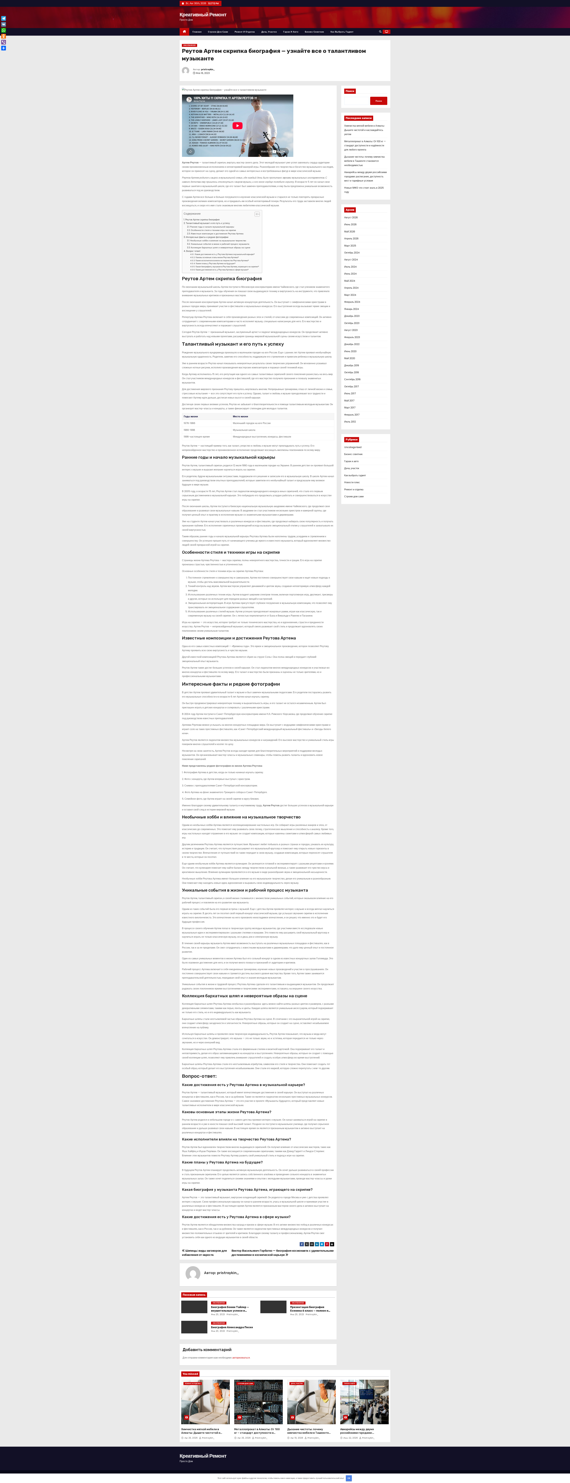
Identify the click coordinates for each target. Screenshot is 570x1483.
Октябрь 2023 (351, 323)
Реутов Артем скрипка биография (202, 219)
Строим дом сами (218, 31)
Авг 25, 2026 (191, 1437)
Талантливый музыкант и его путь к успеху (208, 223)
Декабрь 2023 (352, 316)
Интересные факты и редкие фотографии (207, 237)
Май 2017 (349, 400)
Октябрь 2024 (352, 252)
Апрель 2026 (351, 238)
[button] (380, 31)
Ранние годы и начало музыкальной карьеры (212, 226)
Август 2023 (351, 330)
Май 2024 (349, 281)
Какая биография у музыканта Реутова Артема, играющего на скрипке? (227, 266)
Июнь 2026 (350, 224)
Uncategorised (189, 45)
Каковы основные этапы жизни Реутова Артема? (217, 257)
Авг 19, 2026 (297, 1437)
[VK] (4, 24)
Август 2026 (351, 217)
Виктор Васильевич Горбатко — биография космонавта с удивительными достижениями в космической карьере (283, 1253)
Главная (197, 31)
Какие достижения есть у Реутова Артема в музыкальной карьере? (225, 254)
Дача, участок (269, 31)
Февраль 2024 (352, 302)
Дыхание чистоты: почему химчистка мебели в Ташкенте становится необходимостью (364, 161)
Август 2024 (351, 259)
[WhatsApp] (4, 30)
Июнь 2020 (350, 351)
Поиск (350, 91)
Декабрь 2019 (351, 365)
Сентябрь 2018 (352, 379)
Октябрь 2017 (351, 386)
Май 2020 (349, 358)
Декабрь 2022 (352, 344)
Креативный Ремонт (203, 14)
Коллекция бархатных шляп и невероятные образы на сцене (220, 247)
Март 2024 (350, 295)
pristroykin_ (208, 69)
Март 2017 (350, 407)
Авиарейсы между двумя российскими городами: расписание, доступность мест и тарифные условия (365, 176)
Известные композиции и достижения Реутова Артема (217, 233)
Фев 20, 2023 (218, 1314)
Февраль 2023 (352, 337)
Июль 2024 (350, 266)
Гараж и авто (290, 31)
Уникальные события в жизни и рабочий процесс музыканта (220, 243)
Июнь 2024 (350, 273)
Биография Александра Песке (232, 1327)
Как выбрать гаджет (342, 31)
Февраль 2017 (352, 414)
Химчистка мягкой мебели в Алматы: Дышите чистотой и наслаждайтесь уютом (364, 130)
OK (348, 1478)
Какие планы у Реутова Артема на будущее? (216, 263)
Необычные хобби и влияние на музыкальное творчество (218, 240)
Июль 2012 (350, 421)
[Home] (184, 32)
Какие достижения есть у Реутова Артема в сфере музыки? (222, 269)
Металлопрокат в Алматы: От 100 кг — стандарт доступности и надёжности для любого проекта (365, 146)
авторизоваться (241, 1357)
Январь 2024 (351, 309)
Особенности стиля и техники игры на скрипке (213, 230)
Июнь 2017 (350, 393)
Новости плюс (352, 482)
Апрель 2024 (351, 288)
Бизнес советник (314, 31)
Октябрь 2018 (351, 372)
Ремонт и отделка (245, 31)
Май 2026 (349, 231)
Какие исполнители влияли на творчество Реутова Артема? (222, 260)
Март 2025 (350, 245)
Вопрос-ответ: (193, 251)
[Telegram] (4, 18)
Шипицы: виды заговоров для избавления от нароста (204, 1253)
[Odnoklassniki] (4, 36)
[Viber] (4, 42)
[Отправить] (4, 48)
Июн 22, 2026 (350, 1437)
